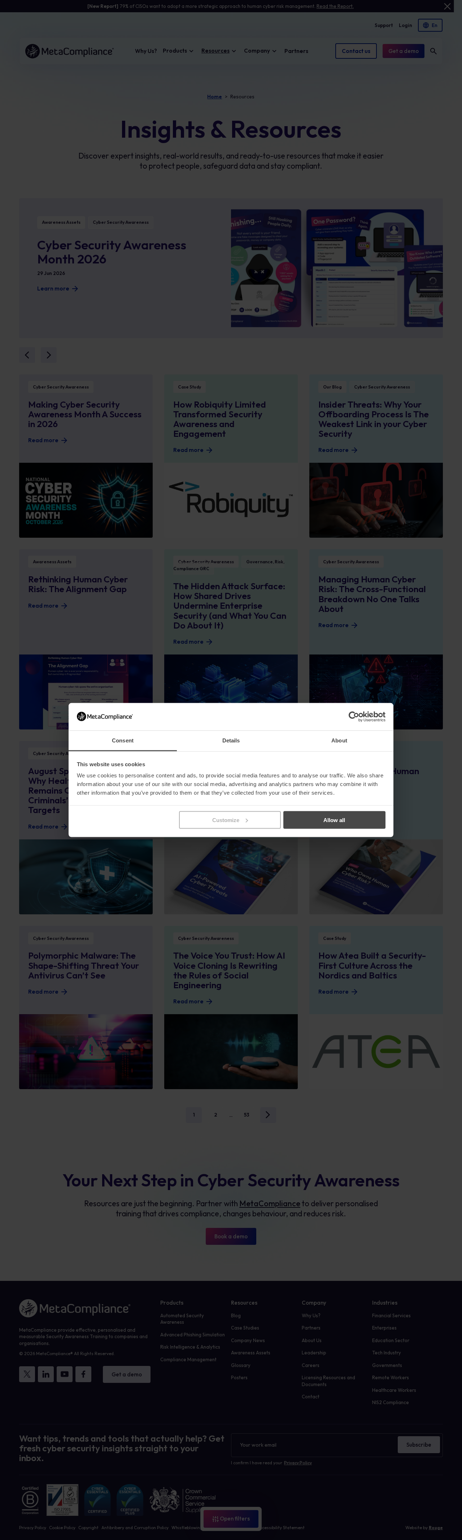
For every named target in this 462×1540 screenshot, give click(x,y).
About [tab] (339, 740)
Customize (225, 820)
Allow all (334, 820)
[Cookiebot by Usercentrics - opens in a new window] (353, 716)
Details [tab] (231, 740)
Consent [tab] (123, 740)
